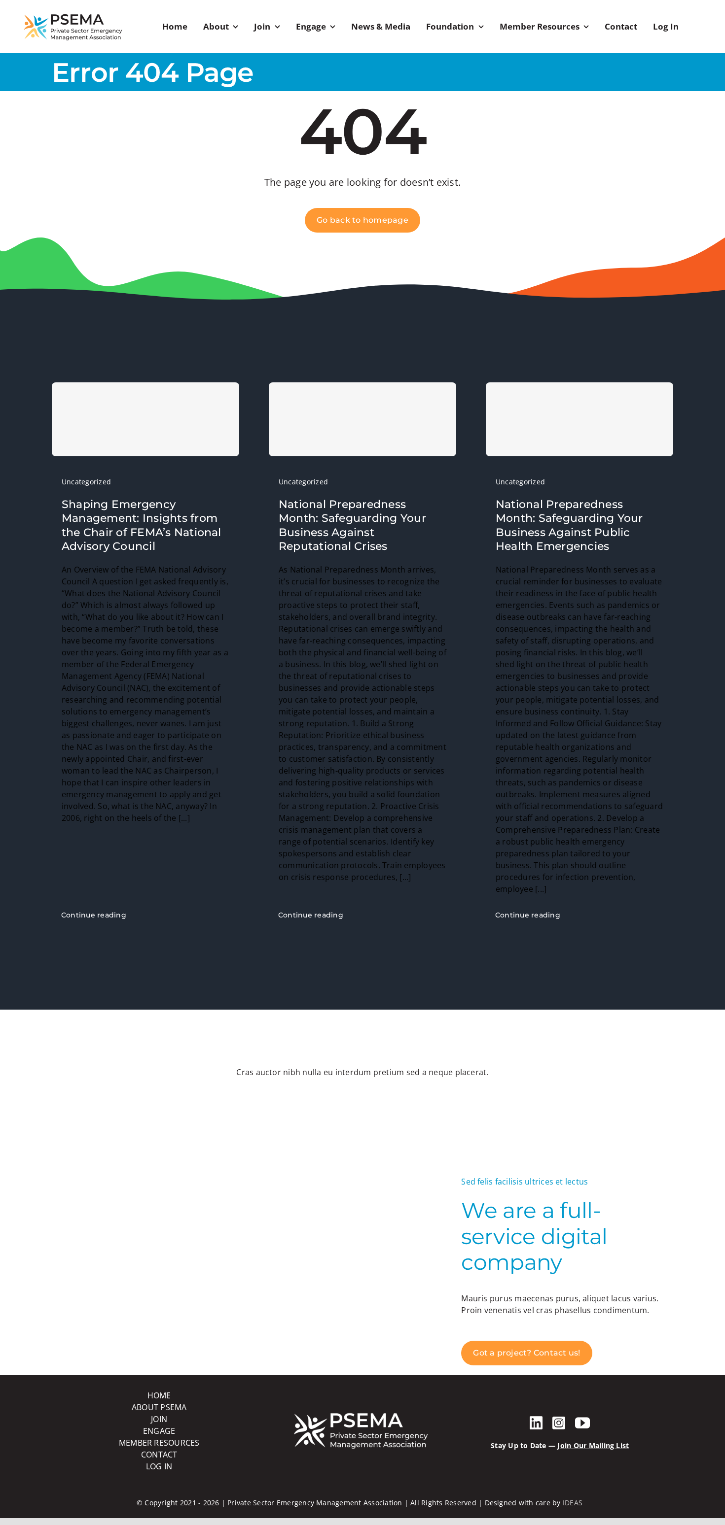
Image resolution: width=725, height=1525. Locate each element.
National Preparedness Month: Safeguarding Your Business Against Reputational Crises (352, 525)
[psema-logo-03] (73, 13)
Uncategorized (86, 481)
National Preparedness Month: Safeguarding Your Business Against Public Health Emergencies (569, 525)
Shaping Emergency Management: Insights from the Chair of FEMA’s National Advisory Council (141, 525)
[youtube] (582, 1423)
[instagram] (558, 1423)
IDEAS (572, 1502)
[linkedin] (536, 1423)
